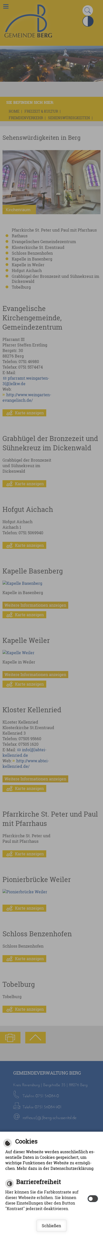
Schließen (51, 1225)
